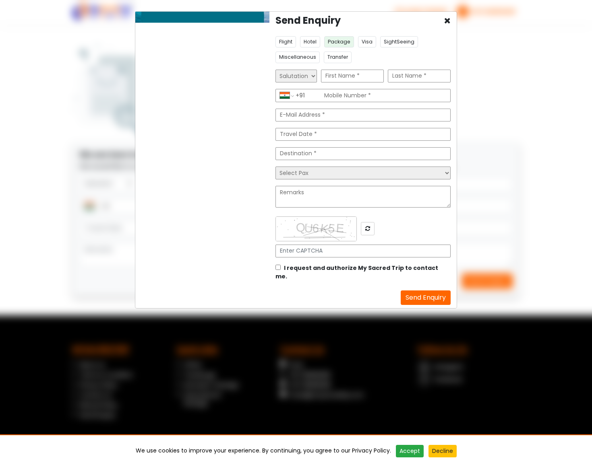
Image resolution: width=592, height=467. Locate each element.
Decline (442, 451)
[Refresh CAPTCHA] (368, 228)
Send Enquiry (426, 297)
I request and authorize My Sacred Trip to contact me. (356, 272)
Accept (409, 451)
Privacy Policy (371, 450)
